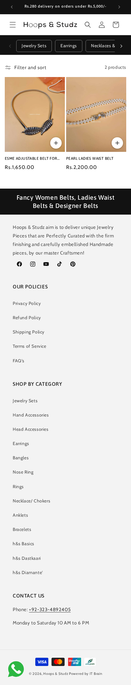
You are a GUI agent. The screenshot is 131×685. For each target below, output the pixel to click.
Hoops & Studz (55, 673)
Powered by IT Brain (85, 673)
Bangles (21, 458)
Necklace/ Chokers (31, 501)
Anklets (20, 515)
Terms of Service (29, 346)
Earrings (68, 45)
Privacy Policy (27, 303)
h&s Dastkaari (27, 558)
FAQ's (18, 361)
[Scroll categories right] (121, 46)
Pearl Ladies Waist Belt (90, 158)
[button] (13, 25)
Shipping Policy (29, 332)
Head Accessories (31, 429)
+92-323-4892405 (50, 609)
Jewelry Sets (34, 45)
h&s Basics (23, 543)
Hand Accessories (31, 415)
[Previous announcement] (12, 7)
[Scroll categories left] (10, 46)
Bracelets (22, 529)
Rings (18, 486)
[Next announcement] (119, 7)
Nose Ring (23, 472)
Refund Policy (27, 317)
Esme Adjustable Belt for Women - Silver (31, 158)
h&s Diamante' (28, 572)
